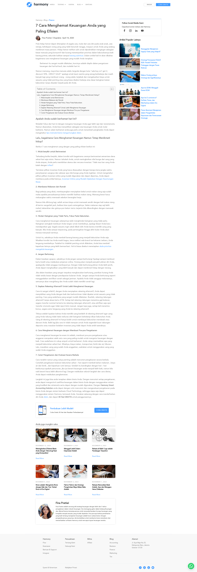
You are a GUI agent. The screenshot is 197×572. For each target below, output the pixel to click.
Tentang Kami (70, 542)
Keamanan (46, 546)
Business (113, 546)
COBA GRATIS (101, 410)
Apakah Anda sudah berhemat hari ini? (52, 92)
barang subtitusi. (77, 55)
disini (46, 397)
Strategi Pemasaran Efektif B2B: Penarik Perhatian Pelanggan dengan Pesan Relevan (151, 64)
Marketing (113, 553)
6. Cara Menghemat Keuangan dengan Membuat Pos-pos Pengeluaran (64, 110)
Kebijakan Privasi (71, 567)
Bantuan (89, 4)
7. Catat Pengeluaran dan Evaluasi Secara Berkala (56, 113)
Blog (79, 4)
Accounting (114, 542)
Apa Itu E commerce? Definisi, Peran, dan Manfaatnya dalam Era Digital (149, 101)
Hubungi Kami (70, 546)
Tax (111, 556)
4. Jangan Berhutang (46, 105)
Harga (52, 4)
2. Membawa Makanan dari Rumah (51, 100)
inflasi (50, 165)
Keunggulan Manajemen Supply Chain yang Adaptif (150, 50)
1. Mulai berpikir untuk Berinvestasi (51, 97)
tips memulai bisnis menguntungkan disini (63, 132)
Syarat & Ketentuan (50, 567)
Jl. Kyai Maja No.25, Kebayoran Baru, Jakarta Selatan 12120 (140, 545)
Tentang (61, 4)
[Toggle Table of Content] (111, 89)
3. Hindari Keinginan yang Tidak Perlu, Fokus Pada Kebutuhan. (60, 102)
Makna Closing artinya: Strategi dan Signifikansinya (151, 76)
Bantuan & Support (50, 549)
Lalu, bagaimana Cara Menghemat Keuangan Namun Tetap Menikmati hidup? (68, 95)
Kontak (71, 4)
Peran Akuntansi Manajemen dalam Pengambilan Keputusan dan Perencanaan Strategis (151, 114)
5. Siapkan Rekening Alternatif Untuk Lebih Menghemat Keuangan (62, 108)
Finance (51, 20)
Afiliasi (89, 542)
